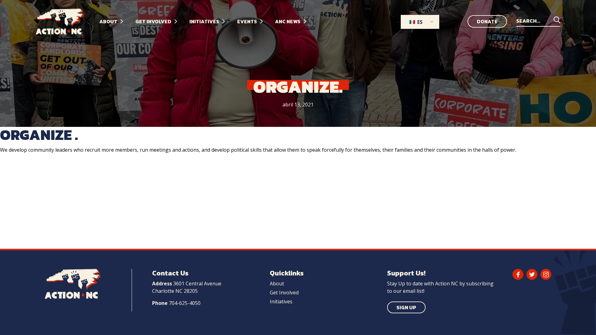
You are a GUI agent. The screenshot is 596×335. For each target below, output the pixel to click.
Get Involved (284, 292)
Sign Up (406, 307)
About (277, 283)
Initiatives (281, 301)
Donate (487, 21)
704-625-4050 (185, 303)
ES (419, 22)
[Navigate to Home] (64, 21)
